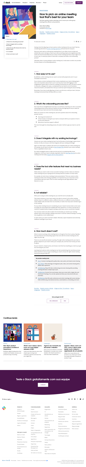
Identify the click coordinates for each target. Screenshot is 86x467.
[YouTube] (80, 399)
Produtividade (44, 10)
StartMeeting (41, 278)
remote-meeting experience (54, 48)
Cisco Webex (41, 263)
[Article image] (73, 332)
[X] (77, 399)
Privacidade (13, 460)
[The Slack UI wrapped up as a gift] (33, 332)
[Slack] (6, 2)
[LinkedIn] (78, 41)
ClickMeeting (41, 272)
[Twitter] (74, 41)
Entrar (60, 2)
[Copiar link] (80, 41)
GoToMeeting (41, 268)
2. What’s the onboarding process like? (14, 41)
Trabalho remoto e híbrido (52, 32)
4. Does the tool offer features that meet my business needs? (16, 48)
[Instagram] (72, 399)
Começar (79, 2)
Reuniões (42, 32)
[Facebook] (76, 41)
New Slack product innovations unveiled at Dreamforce (11, 347)
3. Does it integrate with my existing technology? (14, 45)
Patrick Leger (48, 28)
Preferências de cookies (27, 460)
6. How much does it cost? (12, 54)
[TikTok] (83, 399)
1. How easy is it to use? (11, 39)
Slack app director (70, 153)
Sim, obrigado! (54, 300)
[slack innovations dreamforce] (12, 332)
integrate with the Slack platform (55, 154)
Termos (19, 460)
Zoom (39, 261)
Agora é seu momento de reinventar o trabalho (52, 346)
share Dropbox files (59, 147)
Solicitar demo (68, 2)
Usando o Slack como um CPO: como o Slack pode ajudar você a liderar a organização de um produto (73, 348)
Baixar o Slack (5, 460)
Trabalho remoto (51, 33)
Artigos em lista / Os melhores (67, 32)
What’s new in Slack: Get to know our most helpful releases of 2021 (33, 347)
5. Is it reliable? (9, 51)
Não (65, 300)
